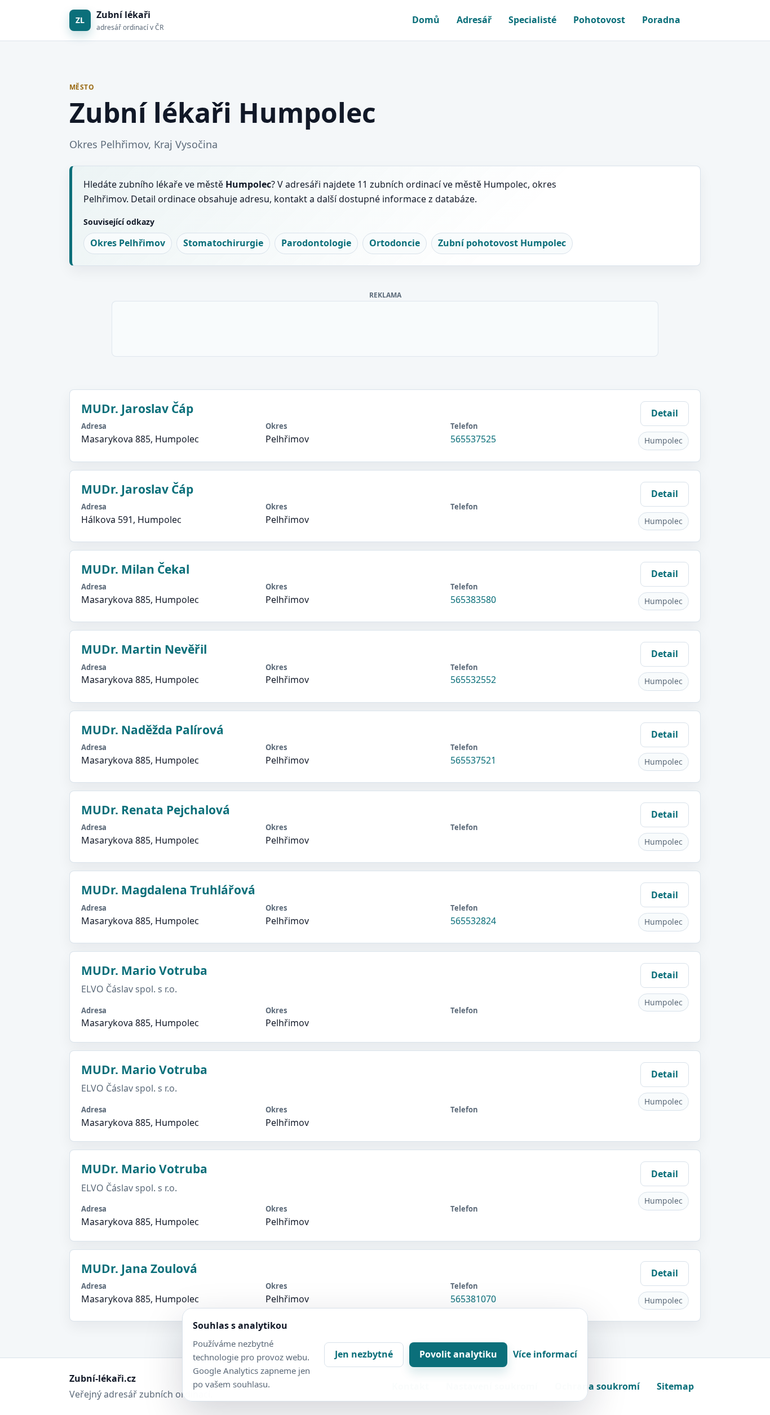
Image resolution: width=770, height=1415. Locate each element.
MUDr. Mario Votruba (144, 970)
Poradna (661, 20)
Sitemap (675, 1386)
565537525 (473, 439)
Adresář (474, 20)
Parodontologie (316, 243)
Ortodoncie (394, 243)
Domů (426, 20)
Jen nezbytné (364, 1354)
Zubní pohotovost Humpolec (502, 243)
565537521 (473, 760)
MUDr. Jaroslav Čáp (137, 408)
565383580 (473, 599)
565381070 (473, 1299)
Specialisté (532, 20)
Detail (664, 413)
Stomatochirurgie (223, 243)
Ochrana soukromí (597, 1386)
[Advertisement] (385, 326)
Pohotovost (599, 20)
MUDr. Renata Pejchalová (155, 810)
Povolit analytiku (458, 1354)
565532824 (473, 921)
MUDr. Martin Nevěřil (144, 649)
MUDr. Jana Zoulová (139, 1268)
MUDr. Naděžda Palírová (152, 730)
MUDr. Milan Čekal (135, 569)
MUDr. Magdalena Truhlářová (168, 890)
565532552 (473, 679)
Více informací (545, 1354)
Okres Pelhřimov (127, 243)
